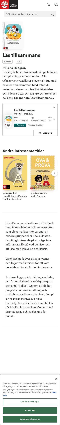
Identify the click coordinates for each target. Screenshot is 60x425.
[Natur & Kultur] (9, 4)
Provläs (20, 125)
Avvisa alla (30, 410)
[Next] (54, 119)
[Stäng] (56, 379)
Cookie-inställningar (30, 401)
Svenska (7, 61)
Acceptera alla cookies (30, 419)
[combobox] (30, 14)
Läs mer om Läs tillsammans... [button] (34, 97)
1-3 (18, 61)
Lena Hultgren (16, 67)
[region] (30, 400)
